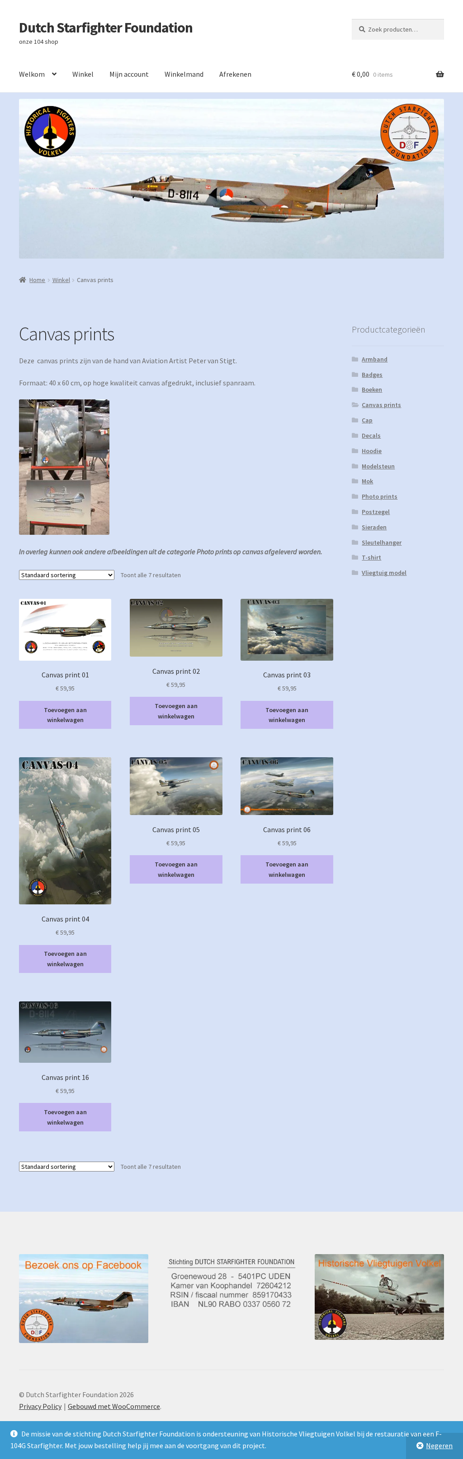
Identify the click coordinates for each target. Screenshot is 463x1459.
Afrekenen (235, 74)
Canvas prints (381, 405)
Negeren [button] (439, 1445)
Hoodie (372, 451)
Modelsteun (378, 466)
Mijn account (129, 74)
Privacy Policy (40, 1406)
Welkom (32, 74)
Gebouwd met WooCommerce (114, 1406)
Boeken (372, 389)
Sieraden (374, 527)
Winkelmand (184, 74)
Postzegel (376, 512)
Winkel (83, 74)
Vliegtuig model (384, 573)
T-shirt (371, 557)
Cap (367, 420)
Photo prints (379, 496)
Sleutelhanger (382, 542)
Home (37, 280)
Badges (372, 375)
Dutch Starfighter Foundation (106, 28)
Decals (371, 435)
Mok (367, 481)
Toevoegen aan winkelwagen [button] (65, 715)
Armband (374, 359)
